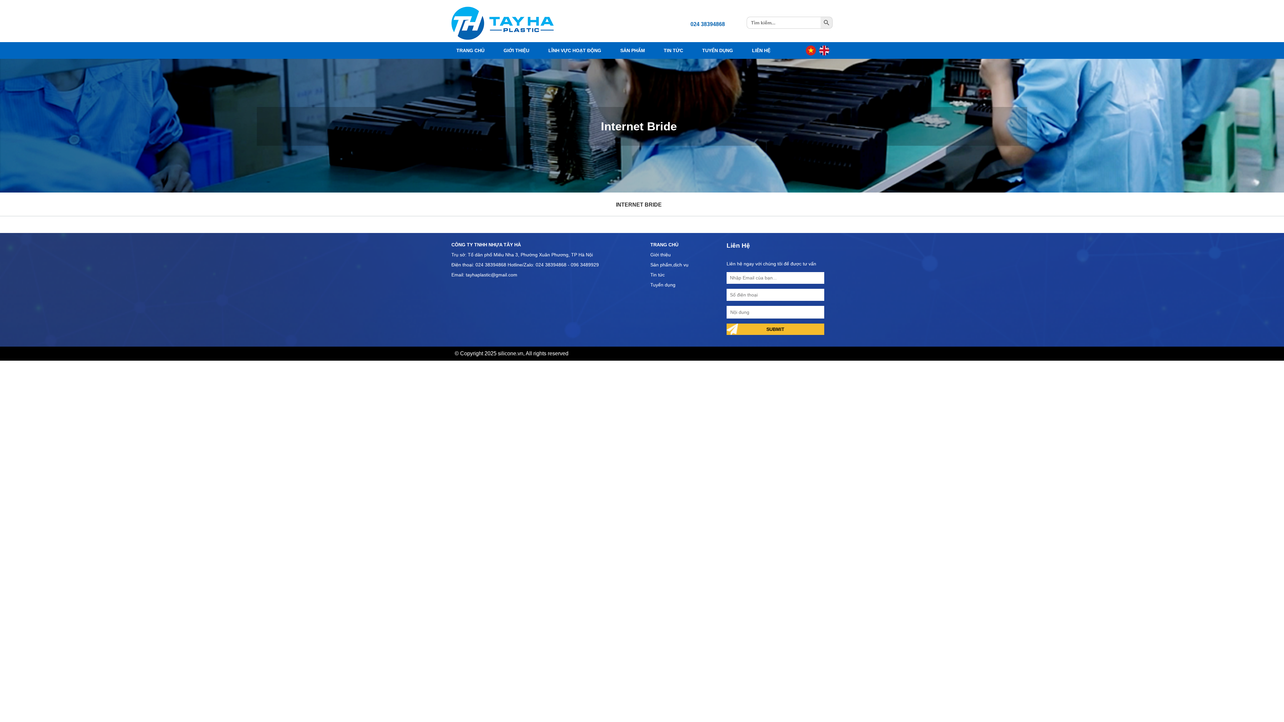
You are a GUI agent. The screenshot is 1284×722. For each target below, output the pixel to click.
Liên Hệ (761, 50)
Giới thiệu (660, 254)
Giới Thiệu (516, 50)
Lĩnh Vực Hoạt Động (574, 50)
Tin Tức (673, 50)
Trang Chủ (470, 50)
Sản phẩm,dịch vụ (669, 264)
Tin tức (657, 274)
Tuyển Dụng (717, 50)
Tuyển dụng (662, 284)
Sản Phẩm (632, 50)
